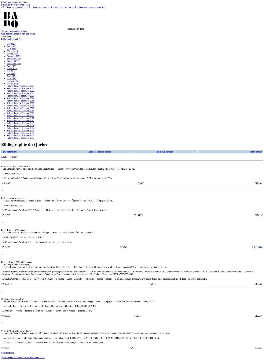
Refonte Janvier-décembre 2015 (20, 108)
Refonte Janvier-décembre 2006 (20, 130)
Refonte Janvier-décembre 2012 (20, 115)
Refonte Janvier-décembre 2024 (20, 86)
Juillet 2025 (12, 68)
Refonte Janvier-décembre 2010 (20, 120)
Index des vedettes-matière (99, 152)
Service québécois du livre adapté (15, 5)
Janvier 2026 (12, 54)
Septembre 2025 (14, 63)
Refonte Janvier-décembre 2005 (20, 133)
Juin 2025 (11, 71)
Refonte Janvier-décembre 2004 (20, 135)
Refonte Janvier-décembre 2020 (20, 96)
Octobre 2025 (13, 61)
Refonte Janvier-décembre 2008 (20, 125)
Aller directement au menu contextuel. (89, 7)
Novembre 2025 (14, 58)
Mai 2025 (11, 73)
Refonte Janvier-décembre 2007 (20, 128)
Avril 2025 (11, 76)
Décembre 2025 (13, 56)
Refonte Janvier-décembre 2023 (20, 88)
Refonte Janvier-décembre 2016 (20, 106)
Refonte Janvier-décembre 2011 (20, 118)
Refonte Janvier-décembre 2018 (20, 101)
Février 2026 (12, 51)
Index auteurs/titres (164, 152)
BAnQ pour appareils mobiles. (14, 2)
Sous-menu (6, 36)
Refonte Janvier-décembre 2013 (20, 113)
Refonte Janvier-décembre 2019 (20, 98)
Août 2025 (11, 66)
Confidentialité (7, 353)
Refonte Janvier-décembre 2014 (20, 110)
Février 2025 (12, 81)
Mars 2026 (11, 49)
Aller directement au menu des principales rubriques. (50, 7)
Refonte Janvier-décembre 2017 (20, 103)
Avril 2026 (11, 46)
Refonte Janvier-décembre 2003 (20, 138)
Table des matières (9, 152)
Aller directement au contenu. (14, 7)
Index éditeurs (256, 152)
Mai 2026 (11, 44)
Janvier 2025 (12, 83)
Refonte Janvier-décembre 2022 (20, 91)
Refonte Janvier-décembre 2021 (20, 93)
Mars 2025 (11, 78)
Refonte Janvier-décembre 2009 (20, 123)
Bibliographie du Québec (12, 39)
